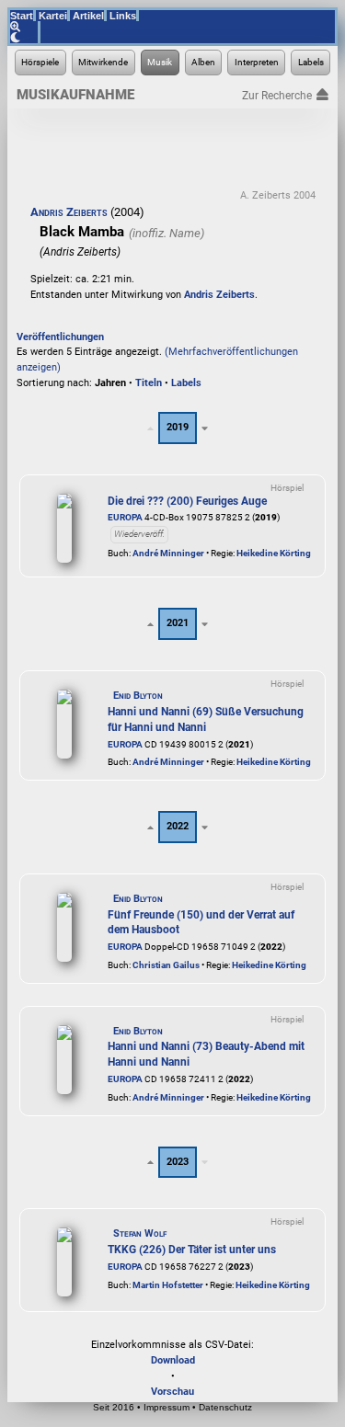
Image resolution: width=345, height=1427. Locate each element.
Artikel (88, 15)
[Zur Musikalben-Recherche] (204, 62)
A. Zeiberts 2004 (278, 195)
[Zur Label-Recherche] (310, 62)
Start (21, 15)
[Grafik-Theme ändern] (25, 37)
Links (122, 15)
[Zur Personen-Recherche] (103, 62)
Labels (186, 383)
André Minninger (168, 553)
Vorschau (172, 1392)
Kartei (53, 15)
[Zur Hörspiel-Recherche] (40, 62)
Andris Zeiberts (69, 212)
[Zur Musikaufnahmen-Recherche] (160, 62)
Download (173, 1360)
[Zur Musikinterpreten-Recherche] (256, 62)
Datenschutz (225, 1407)
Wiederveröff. (139, 534)
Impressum (167, 1407)
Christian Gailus (166, 965)
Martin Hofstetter (167, 1285)
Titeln (148, 383)
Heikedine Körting (273, 553)
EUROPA (125, 517)
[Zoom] (25, 26)
